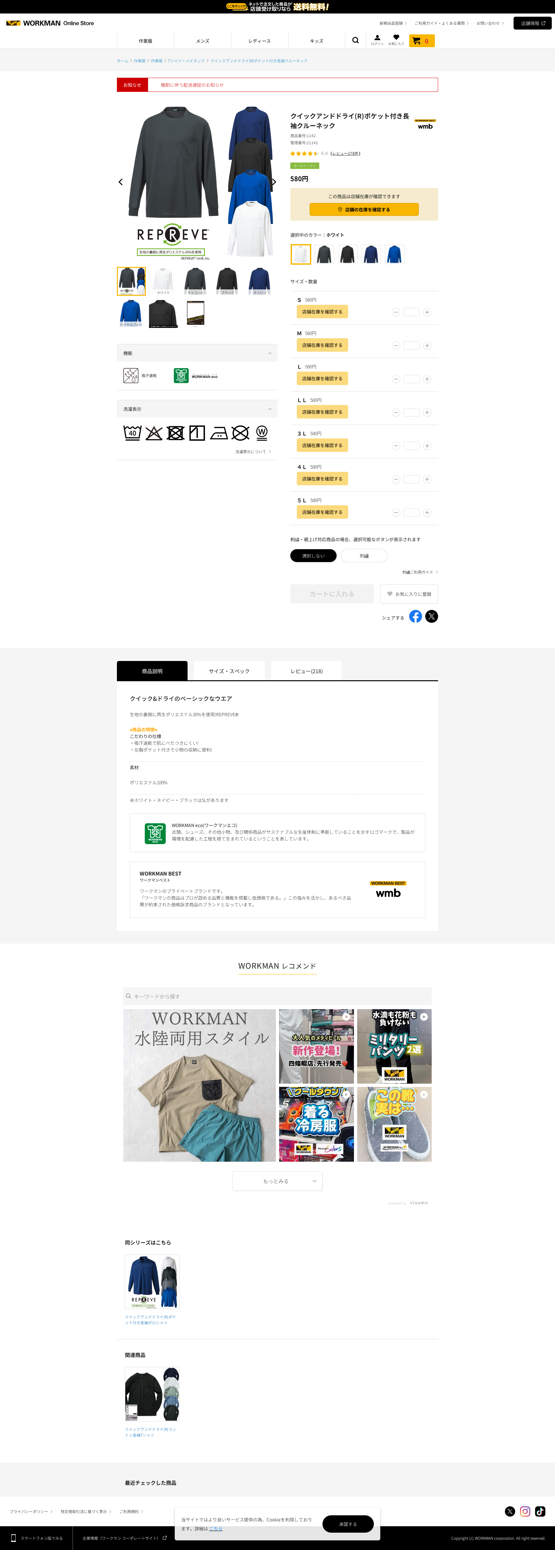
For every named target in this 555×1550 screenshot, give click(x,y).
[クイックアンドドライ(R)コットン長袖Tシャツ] (152, 1394)
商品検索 (355, 41)
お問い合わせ (488, 23)
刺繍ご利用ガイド (417, 572)
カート (426, 41)
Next (273, 181)
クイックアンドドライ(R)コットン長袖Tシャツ (150, 1432)
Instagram (525, 1511)
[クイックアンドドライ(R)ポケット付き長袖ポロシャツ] (152, 1282)
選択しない (313, 555)
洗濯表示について (250, 452)
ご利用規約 (129, 1511)
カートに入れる (332, 593)
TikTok (540, 1511)
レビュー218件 (345, 153)
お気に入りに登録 (413, 594)
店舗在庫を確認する (322, 311)
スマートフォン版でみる (42, 1538)
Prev (122, 181)
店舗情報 (530, 23)
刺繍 (364, 555)
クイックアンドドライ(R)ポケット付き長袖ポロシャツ (150, 1319)
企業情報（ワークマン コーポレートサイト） (122, 1538)
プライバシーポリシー (29, 1511)
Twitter (510, 1511)
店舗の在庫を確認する (367, 209)
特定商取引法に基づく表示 (84, 1511)
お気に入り (396, 43)
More (277, 1181)
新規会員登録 (391, 23)
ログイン (377, 43)
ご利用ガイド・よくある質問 (440, 23)
